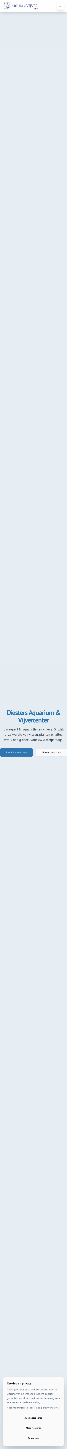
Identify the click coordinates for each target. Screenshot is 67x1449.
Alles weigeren (33, 1427)
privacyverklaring (50, 1407)
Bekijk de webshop (16, 752)
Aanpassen (33, 1438)
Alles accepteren (33, 1417)
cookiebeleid (30, 1407)
